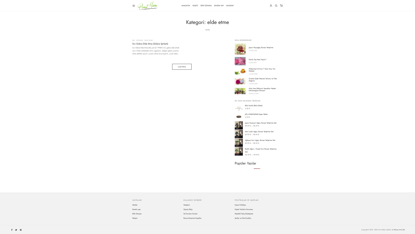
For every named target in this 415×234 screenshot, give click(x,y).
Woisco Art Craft (399, 230)
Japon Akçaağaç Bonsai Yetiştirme (261, 47)
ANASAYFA (185, 5)
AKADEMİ (230, 5)
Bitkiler (140, 40)
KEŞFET (195, 5)
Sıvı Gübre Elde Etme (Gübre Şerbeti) (150, 44)
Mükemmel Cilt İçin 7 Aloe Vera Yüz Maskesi (262, 70)
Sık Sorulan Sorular (190, 213)
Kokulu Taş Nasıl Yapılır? (257, 59)
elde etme (149, 40)
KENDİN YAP (219, 5)
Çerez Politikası (240, 205)
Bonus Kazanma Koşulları (193, 218)
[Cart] (281, 5)
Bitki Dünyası (137, 213)
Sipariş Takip (188, 209)
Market (134, 205)
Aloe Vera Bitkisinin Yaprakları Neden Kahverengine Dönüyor (262, 89)
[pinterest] (20, 230)
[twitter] (16, 230)
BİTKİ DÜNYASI (206, 5)
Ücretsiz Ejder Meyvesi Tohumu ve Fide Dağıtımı (263, 79)
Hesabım (187, 205)
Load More (182, 66)
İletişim (134, 218)
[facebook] (11, 230)
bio (133, 40)
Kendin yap (136, 209)
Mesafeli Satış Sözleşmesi (244, 213)
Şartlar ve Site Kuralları (243, 218)
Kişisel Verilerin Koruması (244, 209)
